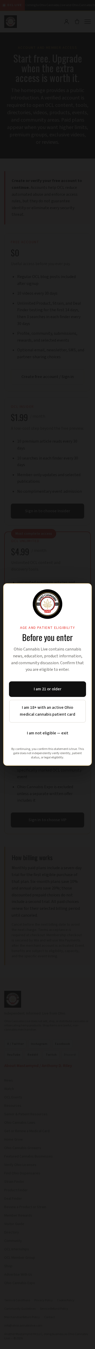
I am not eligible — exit (47, 733)
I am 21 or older (47, 689)
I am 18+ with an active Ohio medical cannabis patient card (47, 711)
